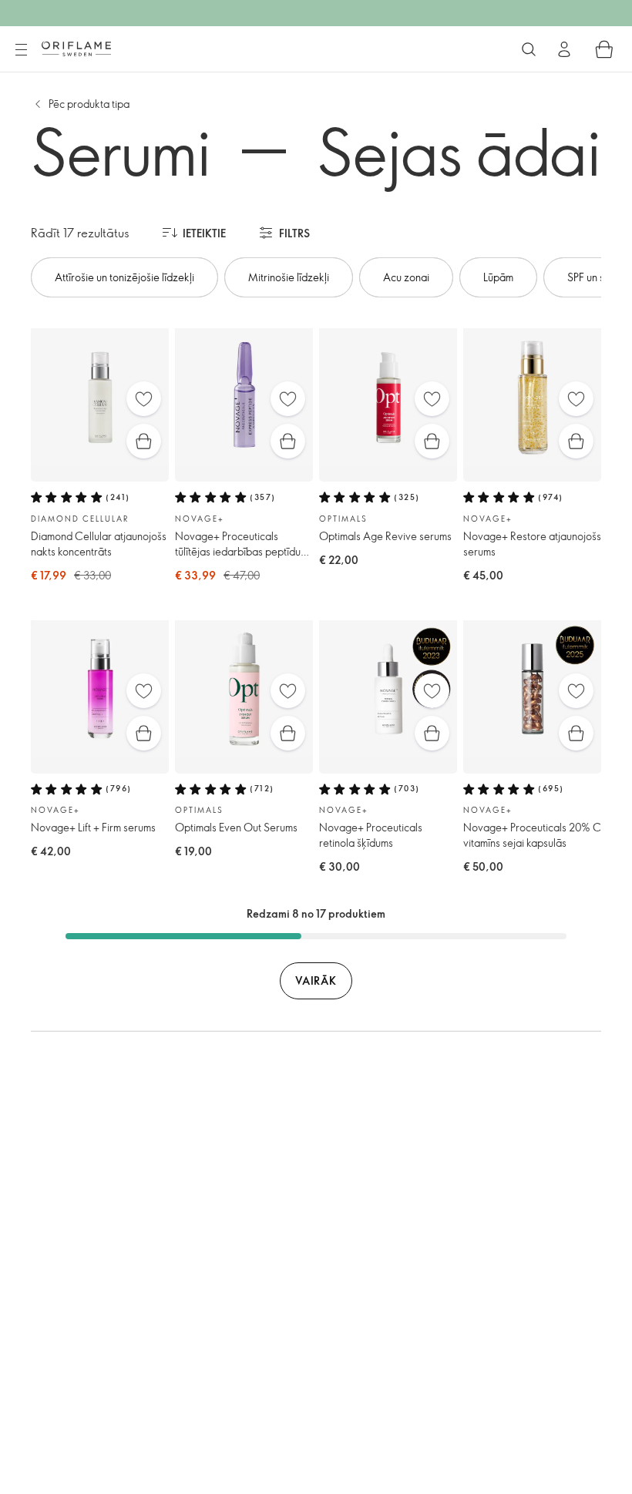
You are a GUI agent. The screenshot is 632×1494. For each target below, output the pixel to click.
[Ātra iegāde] (143, 441)
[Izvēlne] (21, 50)
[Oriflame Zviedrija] (76, 48)
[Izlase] (143, 398)
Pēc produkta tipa (89, 103)
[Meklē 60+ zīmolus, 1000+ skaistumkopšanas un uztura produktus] (528, 49)
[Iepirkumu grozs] (604, 49)
